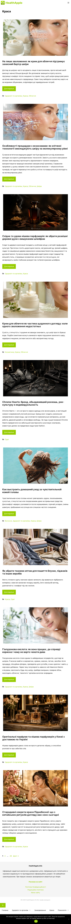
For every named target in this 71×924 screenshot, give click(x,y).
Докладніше (9, 89)
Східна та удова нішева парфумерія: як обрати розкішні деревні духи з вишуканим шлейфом (35, 237)
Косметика (9, 352)
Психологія (62, 910)
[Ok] (69, 919)
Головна (5, 910)
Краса (25, 96)
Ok (36, 921)
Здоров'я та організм (13, 96)
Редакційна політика (36, 890)
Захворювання (40, 910)
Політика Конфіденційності (35, 887)
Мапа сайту (35, 893)
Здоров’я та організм (20, 910)
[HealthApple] (3, 3)
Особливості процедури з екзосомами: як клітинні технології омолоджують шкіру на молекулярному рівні (35, 147)
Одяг (7, 439)
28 (11, 856)
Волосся (8, 521)
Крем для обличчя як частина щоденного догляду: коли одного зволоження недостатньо (35, 325)
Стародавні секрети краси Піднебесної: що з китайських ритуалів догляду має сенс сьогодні (30, 813)
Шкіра (39, 186)
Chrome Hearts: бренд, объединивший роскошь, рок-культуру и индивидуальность (33, 403)
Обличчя (32, 96)
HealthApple (14, 2)
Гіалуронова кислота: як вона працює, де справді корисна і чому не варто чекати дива (31, 650)
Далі (16, 856)
